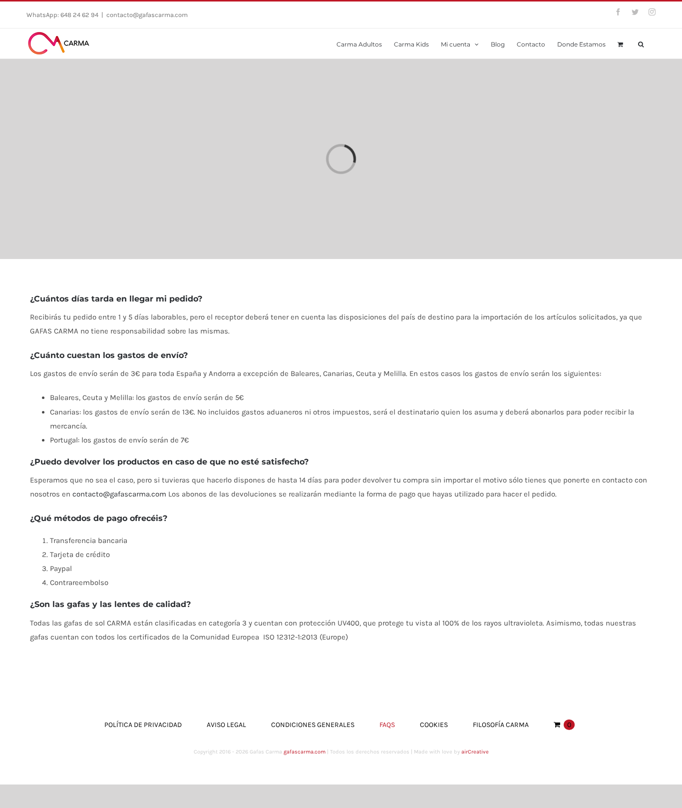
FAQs (387, 724)
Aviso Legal (226, 724)
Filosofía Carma (501, 724)
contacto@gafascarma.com (147, 14)
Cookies (434, 724)
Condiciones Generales (312, 724)
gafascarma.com (305, 751)
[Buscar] (641, 43)
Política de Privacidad (143, 724)
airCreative (475, 751)
